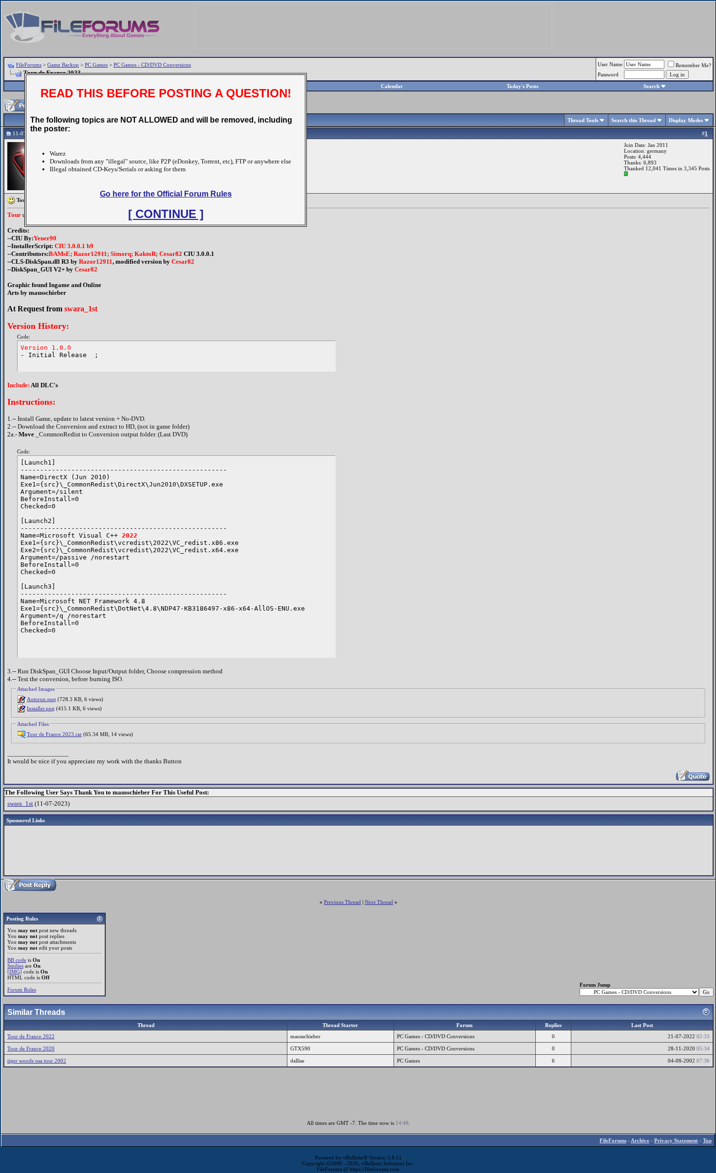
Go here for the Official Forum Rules (166, 194)
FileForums (28, 65)
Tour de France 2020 (31, 1048)
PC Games (96, 65)
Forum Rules (21, 990)
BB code (16, 960)
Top (707, 1140)
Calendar (392, 86)
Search (651, 86)
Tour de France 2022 (31, 1036)
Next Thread (379, 902)
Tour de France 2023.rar (54, 734)
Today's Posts (522, 86)
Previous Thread (342, 902)
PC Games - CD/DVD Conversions (152, 65)
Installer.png (41, 708)
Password (608, 74)
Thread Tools (582, 120)
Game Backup (63, 65)
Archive (640, 1140)
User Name (610, 64)
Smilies (15, 966)
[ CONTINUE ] (166, 213)
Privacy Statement (676, 1140)
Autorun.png (41, 699)
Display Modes (686, 120)
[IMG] (14, 971)
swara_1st (20, 803)
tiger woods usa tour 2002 (36, 1061)
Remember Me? (693, 65)
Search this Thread (633, 120)
